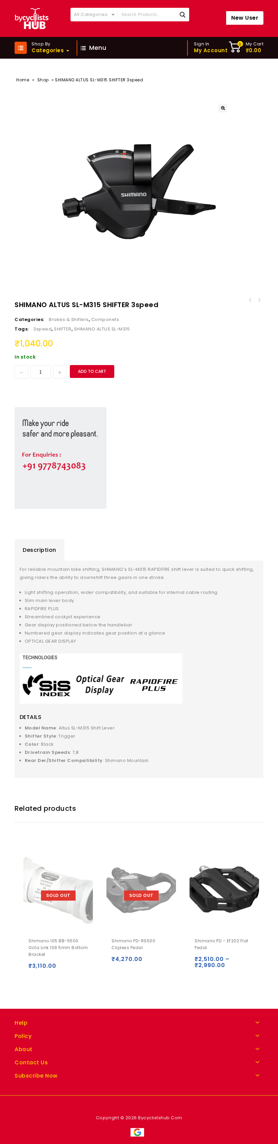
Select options (201, 962)
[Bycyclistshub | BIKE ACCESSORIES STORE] (31, 18)
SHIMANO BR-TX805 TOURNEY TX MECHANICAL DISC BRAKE (250, 300)
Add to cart (92, 371)
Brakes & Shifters (69, 319)
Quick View (49, 969)
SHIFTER (63, 329)
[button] (222, 108)
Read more (35, 969)
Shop (43, 80)
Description (39, 550)
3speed (42, 329)
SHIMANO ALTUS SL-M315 (102, 329)
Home (22, 80)
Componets (105, 319)
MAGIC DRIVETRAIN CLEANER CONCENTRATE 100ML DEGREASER (259, 300)
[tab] (39, 550)
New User (244, 18)
